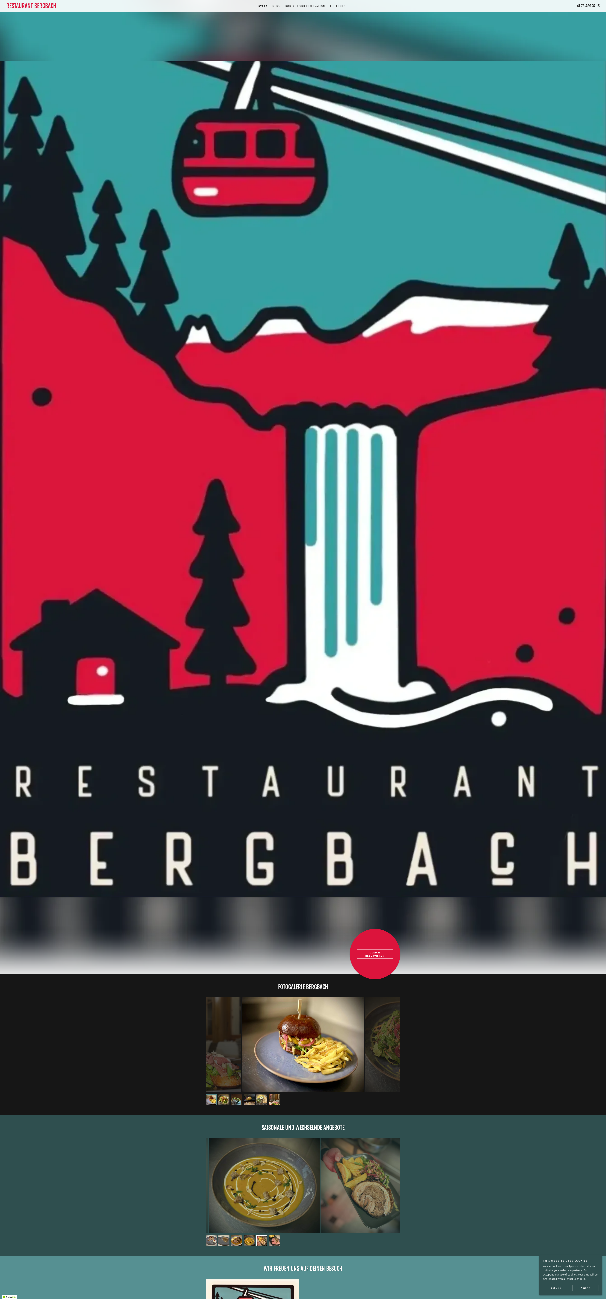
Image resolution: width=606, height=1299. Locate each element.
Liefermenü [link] (339, 6)
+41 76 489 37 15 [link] (587, 6)
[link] (80, 7)
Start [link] (262, 6)
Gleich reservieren (375, 954)
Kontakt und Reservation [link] (305, 6)
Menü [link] (276, 6)
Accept (585, 1287)
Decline (556, 1287)
